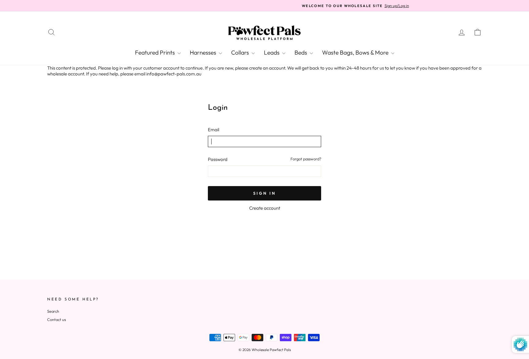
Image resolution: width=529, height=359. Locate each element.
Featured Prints (155, 52)
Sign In (264, 193)
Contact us (56, 319)
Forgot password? (306, 158)
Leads (272, 52)
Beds (301, 52)
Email (213, 129)
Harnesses (203, 52)
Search (53, 311)
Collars (240, 52)
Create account (264, 208)
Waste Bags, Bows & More (356, 52)
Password (217, 159)
